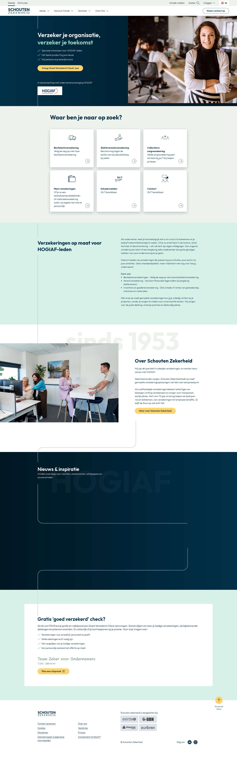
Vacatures (83, 728)
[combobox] (224, 2)
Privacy (81, 732)
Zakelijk (11, 2)
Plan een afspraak (51, 671)
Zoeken (192, 2)
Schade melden (177, 2)
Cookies (41, 728)
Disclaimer (43, 732)
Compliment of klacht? (89, 737)
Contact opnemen (47, 723)
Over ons (82, 723)
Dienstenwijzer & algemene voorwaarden (51, 739)
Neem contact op (216, 10)
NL (226, 3)
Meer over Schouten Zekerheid (155, 410)
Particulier (23, 2)
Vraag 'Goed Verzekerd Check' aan (60, 68)
